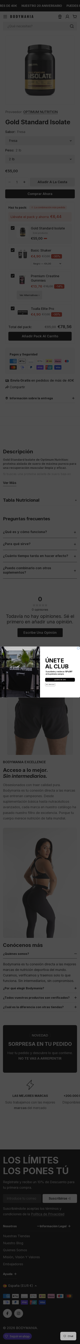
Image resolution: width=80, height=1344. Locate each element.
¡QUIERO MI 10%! (60, 680)
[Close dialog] (78, 648)
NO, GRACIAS (50, 684)
